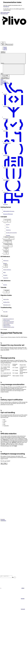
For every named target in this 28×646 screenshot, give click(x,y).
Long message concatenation (8, 321)
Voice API (5, 94)
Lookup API (5, 192)
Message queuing (6, 320)
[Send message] (15, 577)
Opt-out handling (6, 324)
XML (7, 443)
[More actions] (13, 69)
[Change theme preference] (3, 52)
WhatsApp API (6, 155)
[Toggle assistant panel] (2, 74)
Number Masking (6, 179)
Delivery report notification (8, 322)
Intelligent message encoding (8, 327)
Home (2, 79)
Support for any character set (8, 318)
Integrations (5, 204)
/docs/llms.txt (6, 6)
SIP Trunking (3, 80)
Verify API (5, 130)
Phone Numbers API (7, 143)
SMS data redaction (6, 325)
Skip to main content (5, 12)
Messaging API (6, 106)
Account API (5, 167)
